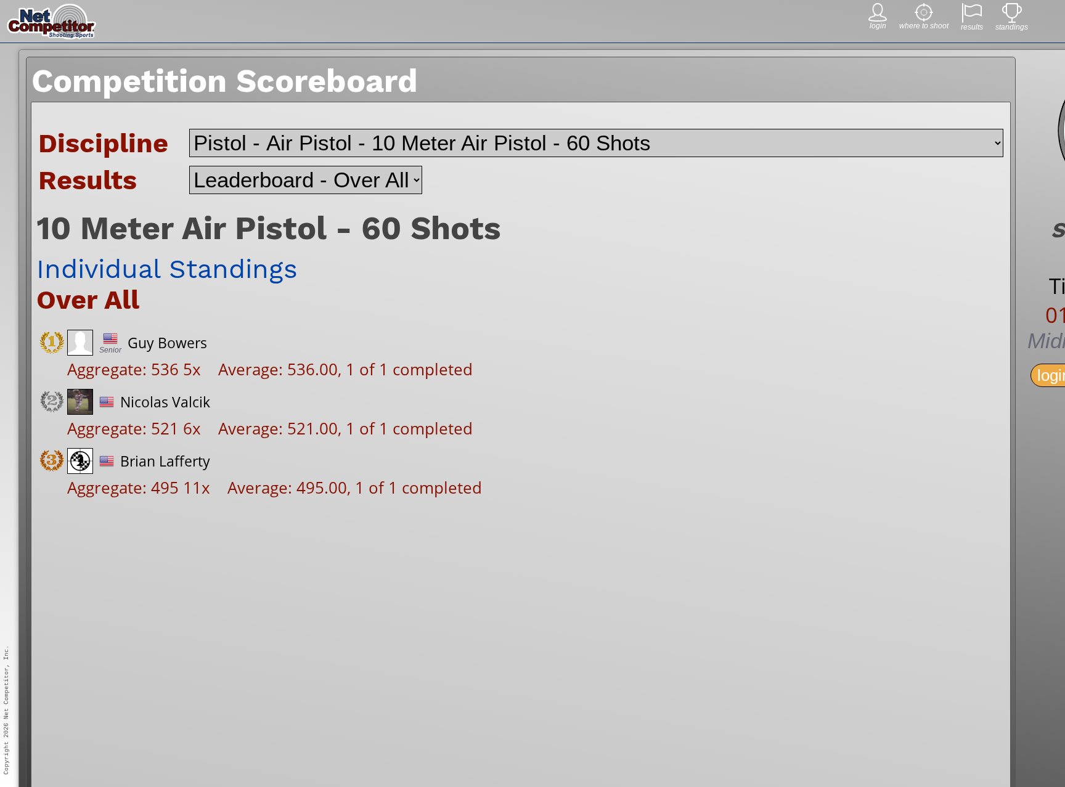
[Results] (972, 19)
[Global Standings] (1012, 19)
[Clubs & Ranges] (924, 18)
